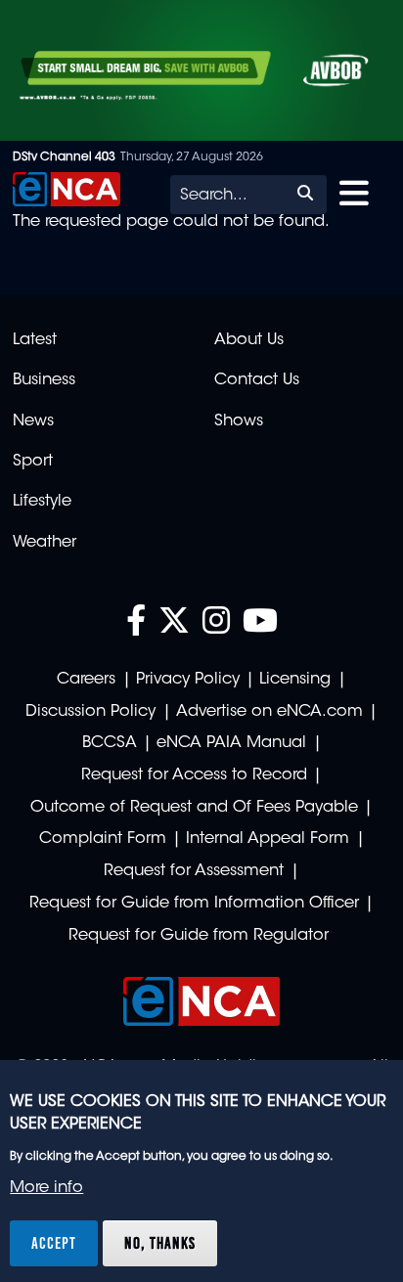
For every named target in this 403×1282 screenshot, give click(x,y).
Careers (86, 679)
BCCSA (109, 743)
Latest (35, 340)
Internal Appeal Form (267, 839)
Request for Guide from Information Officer (194, 903)
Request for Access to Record (194, 775)
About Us (249, 340)
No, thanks (160, 1243)
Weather (44, 543)
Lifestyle (42, 501)
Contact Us (256, 380)
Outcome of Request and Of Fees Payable (194, 808)
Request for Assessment (194, 871)
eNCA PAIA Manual (231, 743)
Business (44, 380)
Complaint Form (102, 839)
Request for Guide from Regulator (198, 936)
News (33, 421)
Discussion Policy (90, 712)
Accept (53, 1243)
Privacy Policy (188, 679)
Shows (238, 421)
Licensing (295, 679)
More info (46, 1188)
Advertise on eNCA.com (269, 712)
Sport (33, 461)
